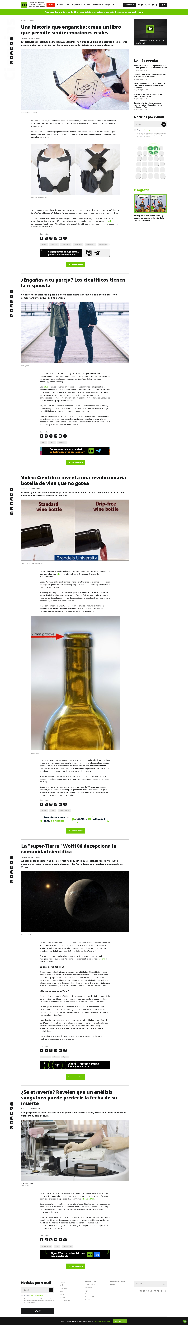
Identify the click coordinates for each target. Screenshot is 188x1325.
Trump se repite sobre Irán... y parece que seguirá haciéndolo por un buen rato (149, 218)
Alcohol (44, 811)
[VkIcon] (138, 4)
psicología (62, 442)
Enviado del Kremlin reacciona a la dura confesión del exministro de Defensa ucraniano (149, 85)
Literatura (54, 245)
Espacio (65, 1057)
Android (112, 1285)
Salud (57, 1246)
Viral (67, 5)
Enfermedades (46, 1246)
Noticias (60, 5)
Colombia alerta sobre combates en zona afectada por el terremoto (150, 75)
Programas (76, 5)
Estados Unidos (64, 811)
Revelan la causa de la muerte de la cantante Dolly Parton (148, 95)
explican (110, 221)
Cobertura (88, 1294)
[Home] (24, 5)
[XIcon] (145, 4)
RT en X (38, 1311)
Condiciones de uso (91, 1300)
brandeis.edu (35, 753)
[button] (150, 28)
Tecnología (78, 245)
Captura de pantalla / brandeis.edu (32, 563)
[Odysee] (147, 1290)
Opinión (87, 5)
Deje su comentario (75, 264)
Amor (43, 442)
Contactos (88, 1288)
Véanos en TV (129, 5)
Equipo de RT (110, 5)
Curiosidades (66, 245)
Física (52, 811)
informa (60, 574)
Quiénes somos (90, 1285)
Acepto (146, 130)
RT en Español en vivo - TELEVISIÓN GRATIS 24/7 (150, 42)
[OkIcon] (156, 4)
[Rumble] (142, 4)
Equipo (87, 1291)
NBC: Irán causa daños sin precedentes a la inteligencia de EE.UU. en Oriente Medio (150, 67)
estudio (46, 387)
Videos (62, 1291)
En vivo (50, 5)
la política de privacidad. (149, 130)
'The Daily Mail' (88, 1199)
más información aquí (102, 1321)
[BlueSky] (152, 4)
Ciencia (44, 245)
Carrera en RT (89, 1297)
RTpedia (62, 1297)
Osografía (142, 190)
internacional (90, 245)
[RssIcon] (165, 1290)
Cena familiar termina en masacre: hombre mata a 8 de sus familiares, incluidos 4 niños (148, 105)
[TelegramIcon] (149, 4)
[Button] (119, 4)
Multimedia (97, 5)
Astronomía (45, 1057)
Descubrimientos (104, 245)
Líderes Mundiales (65, 1300)
